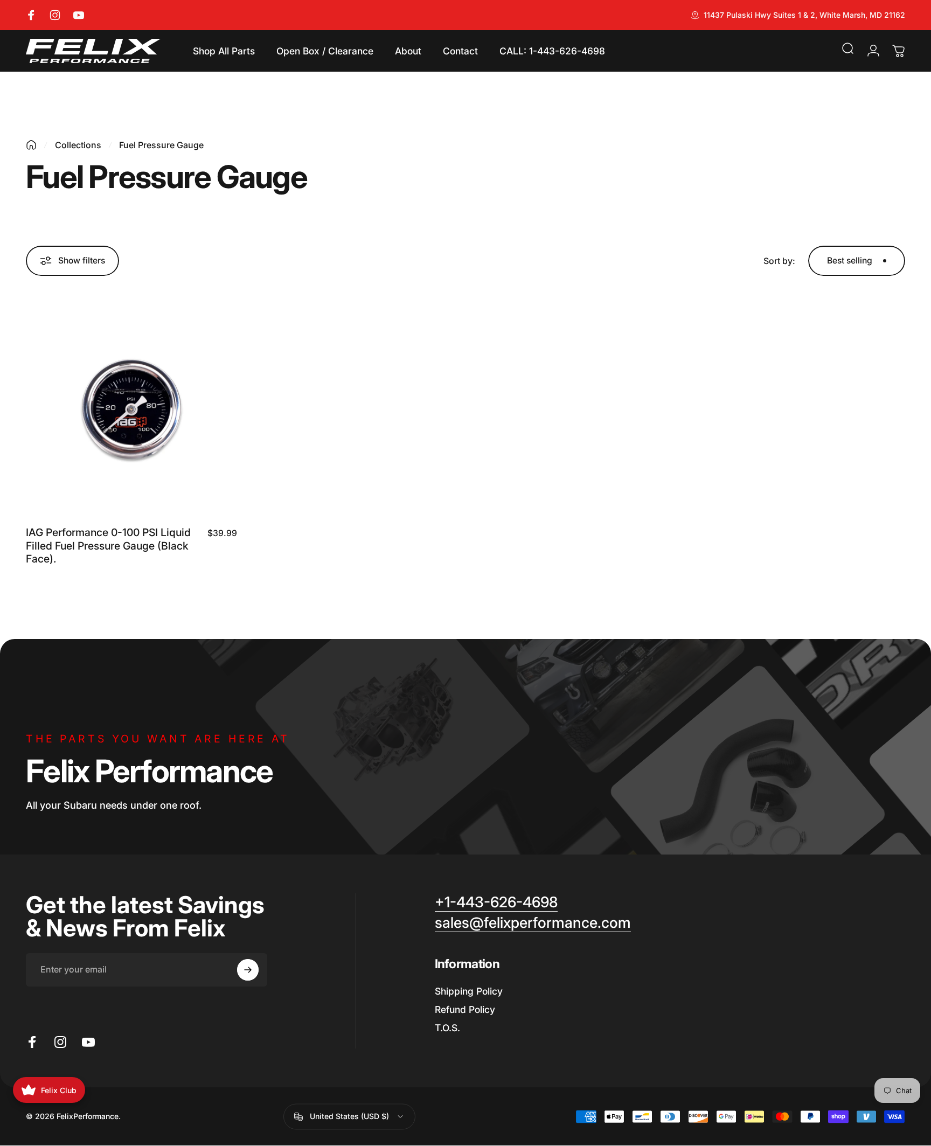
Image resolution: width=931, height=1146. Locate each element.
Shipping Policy (469, 991)
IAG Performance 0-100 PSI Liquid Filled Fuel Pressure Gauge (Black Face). (108, 545)
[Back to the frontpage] (31, 145)
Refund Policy (465, 1009)
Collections (78, 145)
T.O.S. (447, 1027)
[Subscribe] (248, 970)
